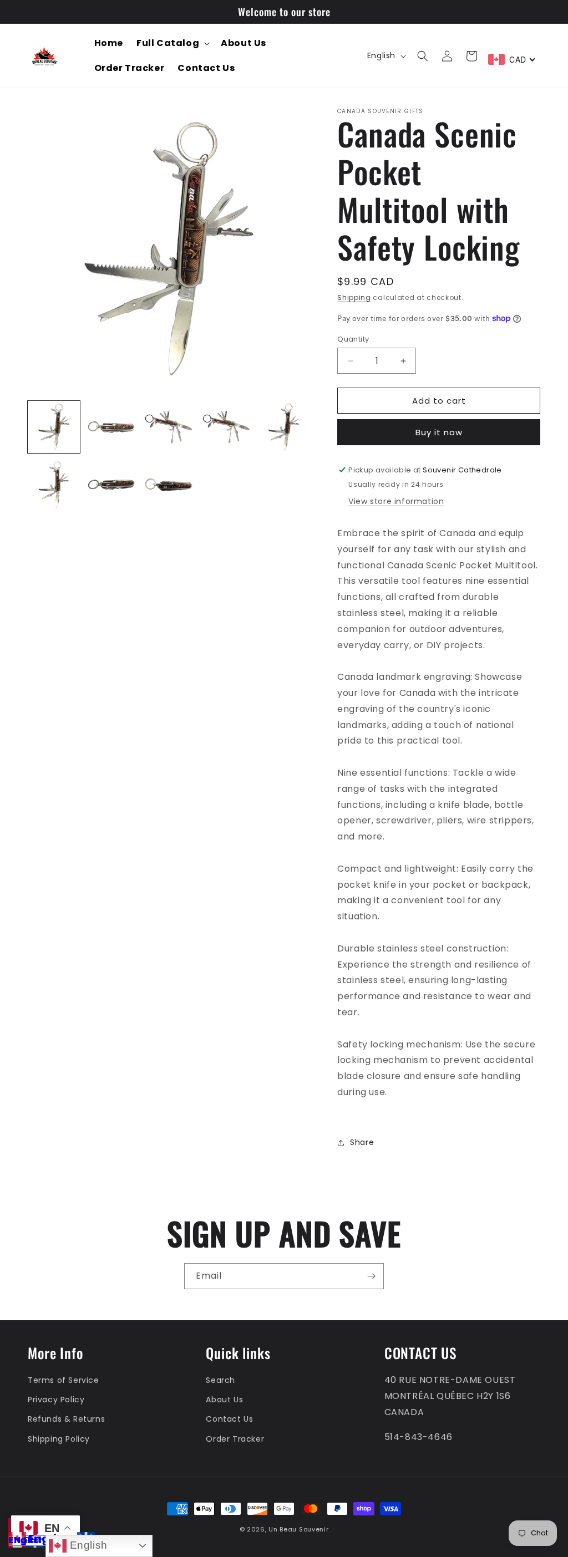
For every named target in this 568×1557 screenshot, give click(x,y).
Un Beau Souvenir (298, 1529)
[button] (172, 43)
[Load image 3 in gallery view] (169, 427)
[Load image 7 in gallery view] (111, 485)
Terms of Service (63, 1380)
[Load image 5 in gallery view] (284, 427)
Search (220, 1380)
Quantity (353, 339)
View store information (396, 501)
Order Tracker (235, 1438)
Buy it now (439, 432)
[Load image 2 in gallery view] (111, 427)
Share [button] (362, 1142)
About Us (224, 1399)
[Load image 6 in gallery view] (54, 485)
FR (28, 1540)
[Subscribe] (371, 1276)
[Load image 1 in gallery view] (54, 427)
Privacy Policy (56, 1399)
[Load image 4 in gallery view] (226, 427)
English (87, 1545)
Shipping (354, 297)
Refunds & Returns (66, 1418)
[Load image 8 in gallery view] (169, 485)
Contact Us (229, 1418)
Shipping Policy (59, 1438)
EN (14, 1540)
